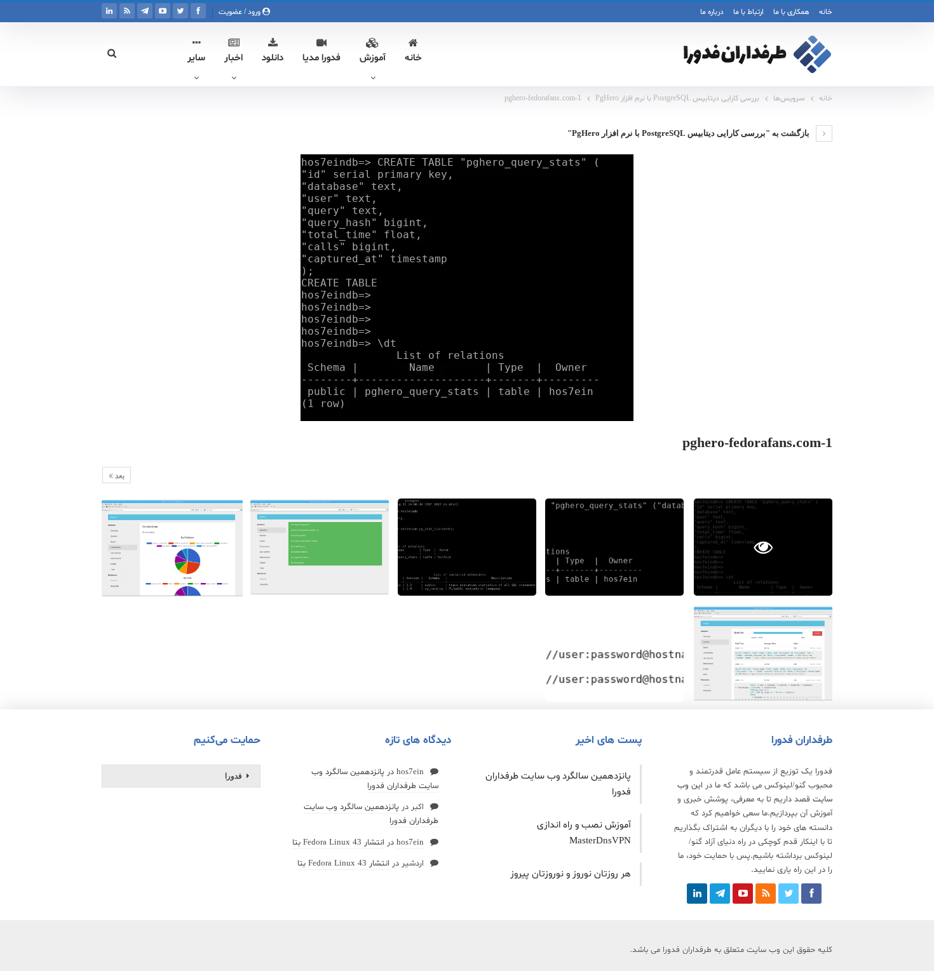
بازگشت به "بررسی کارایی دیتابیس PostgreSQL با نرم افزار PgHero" (689, 133)
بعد (119, 475)
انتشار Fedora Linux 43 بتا (338, 842)
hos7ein (410, 772)
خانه (825, 12)
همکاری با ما (791, 12)
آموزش (373, 58)
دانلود (272, 58)
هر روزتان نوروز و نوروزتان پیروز (570, 874)
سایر (196, 58)
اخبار (233, 58)
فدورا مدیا (321, 58)
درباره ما (712, 12)
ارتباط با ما (748, 12)
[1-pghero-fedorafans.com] (614, 547)
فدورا (233, 776)
